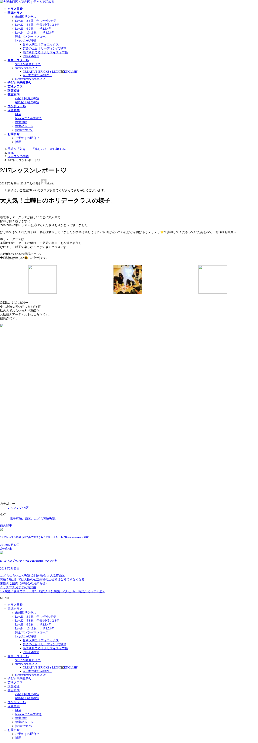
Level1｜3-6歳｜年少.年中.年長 (35, 20)
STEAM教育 (31, 56)
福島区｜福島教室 (27, 102)
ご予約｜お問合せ (27, 138)
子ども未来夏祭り (20, 678)
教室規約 (21, 122)
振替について (24, 130)
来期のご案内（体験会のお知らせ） (24, 583)
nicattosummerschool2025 (30, 79)
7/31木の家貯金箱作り (37, 75)
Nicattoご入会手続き (28, 118)
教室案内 (14, 690)
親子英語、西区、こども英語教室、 (34, 518)
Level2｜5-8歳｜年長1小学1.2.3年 (37, 24)
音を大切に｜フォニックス (41, 44)
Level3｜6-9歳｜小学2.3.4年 (33, 28)
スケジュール (17, 702)
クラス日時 (15, 604)
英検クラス (15, 682)
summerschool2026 (26, 68)
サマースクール (18, 656)
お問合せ (14, 729)
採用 (18, 142)
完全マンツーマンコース (31, 36)
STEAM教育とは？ (28, 64)
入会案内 (14, 706)
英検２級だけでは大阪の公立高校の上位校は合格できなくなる (42, 579)
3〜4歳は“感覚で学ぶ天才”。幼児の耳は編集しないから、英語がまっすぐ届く (52, 591)
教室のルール (24, 126)
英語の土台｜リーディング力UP (44, 48)
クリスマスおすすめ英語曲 (18, 587)
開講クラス (15, 608)
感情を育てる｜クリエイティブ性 (45, 52)
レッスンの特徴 (25, 40)
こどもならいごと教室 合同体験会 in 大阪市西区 (32, 575)
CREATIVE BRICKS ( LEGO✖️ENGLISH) (50, 71)
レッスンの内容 (18, 507)
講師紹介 (14, 686)
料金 (18, 114)
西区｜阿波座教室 (27, 98)
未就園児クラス (25, 16)
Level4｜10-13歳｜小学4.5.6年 (35, 32)
